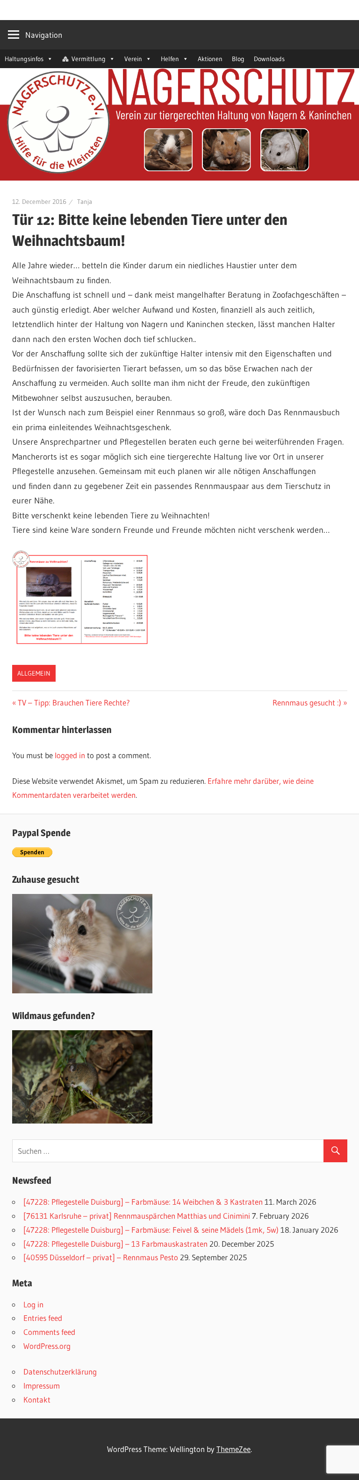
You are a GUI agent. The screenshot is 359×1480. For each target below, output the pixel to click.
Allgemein (33, 673)
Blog (238, 59)
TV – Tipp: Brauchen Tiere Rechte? (74, 702)
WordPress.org (47, 1346)
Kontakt (36, 1399)
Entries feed (42, 1318)
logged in (70, 755)
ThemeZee (233, 1449)
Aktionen (210, 59)
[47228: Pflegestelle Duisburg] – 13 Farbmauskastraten (115, 1244)
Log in (33, 1304)
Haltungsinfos (24, 59)
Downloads (269, 59)
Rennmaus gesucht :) (307, 702)
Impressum (41, 1385)
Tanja (84, 201)
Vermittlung (89, 59)
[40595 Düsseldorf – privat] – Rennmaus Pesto (100, 1257)
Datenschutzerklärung (60, 1371)
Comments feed (49, 1332)
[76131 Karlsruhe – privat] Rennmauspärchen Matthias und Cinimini (136, 1216)
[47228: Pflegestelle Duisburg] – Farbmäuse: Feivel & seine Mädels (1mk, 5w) (151, 1230)
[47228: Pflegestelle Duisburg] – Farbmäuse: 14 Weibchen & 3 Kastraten (143, 1202)
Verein (133, 59)
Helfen (170, 59)
